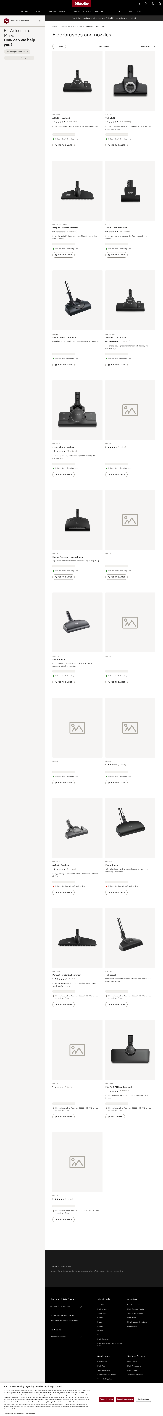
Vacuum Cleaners (57, 11)
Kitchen (24, 11)
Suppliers (100, 1326)
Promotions (131, 1318)
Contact (100, 1335)
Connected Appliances (105, 1379)
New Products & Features (137, 1322)
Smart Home (102, 1362)
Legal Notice (8, 1413)
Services (119, 11)
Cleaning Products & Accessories (87, 11)
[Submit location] (81, 1307)
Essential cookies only (125, 1399)
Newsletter (56, 1330)
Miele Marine (132, 1370)
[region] (81, 1399)
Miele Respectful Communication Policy (109, 1345)
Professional (135, 11)
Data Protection (18, 1413)
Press (99, 1322)
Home (54, 26)
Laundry (38, 11)
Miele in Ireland (103, 1309)
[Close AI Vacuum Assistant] (40, 21)
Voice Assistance (103, 1370)
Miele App (101, 1366)
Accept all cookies (106, 1399)
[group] (77, 103)
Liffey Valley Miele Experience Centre (64, 1320)
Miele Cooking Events (135, 1309)
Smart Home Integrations (106, 1375)
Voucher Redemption (135, 1313)
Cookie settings (143, 1399)
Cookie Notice (30, 1413)
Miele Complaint (103, 1339)
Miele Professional (134, 1366)
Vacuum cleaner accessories (71, 26)
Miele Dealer (132, 1362)
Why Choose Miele (134, 1305)
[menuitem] (26, 11)
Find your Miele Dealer (62, 1299)
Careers (100, 1318)
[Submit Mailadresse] (81, 1337)
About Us (100, 1305)
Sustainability (102, 1313)
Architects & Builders (135, 1375)
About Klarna (132, 1326)
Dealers (100, 1330)
